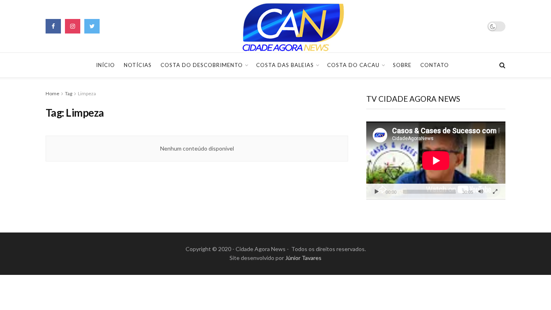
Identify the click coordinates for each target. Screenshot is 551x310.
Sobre (402, 65)
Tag (68, 93)
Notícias (138, 65)
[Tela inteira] (495, 192)
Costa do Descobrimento (202, 65)
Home (52, 93)
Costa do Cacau (353, 65)
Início (105, 65)
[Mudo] (481, 192)
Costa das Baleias (285, 65)
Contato (434, 65)
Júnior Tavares (303, 257)
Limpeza (87, 93)
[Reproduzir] (377, 192)
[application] (435, 160)
